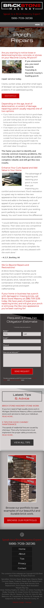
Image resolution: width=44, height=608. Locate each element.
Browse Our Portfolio (22, 520)
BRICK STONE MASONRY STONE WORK (20, 406)
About (22, 554)
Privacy (22, 563)
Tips (22, 558)
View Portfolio (10, 96)
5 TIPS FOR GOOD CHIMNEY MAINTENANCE (15, 423)
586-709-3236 (22, 18)
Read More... (8, 416)
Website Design (18, 602)
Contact (22, 568)
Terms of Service (15, 380)
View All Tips (22, 442)
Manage (28, 602)
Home (22, 549)
